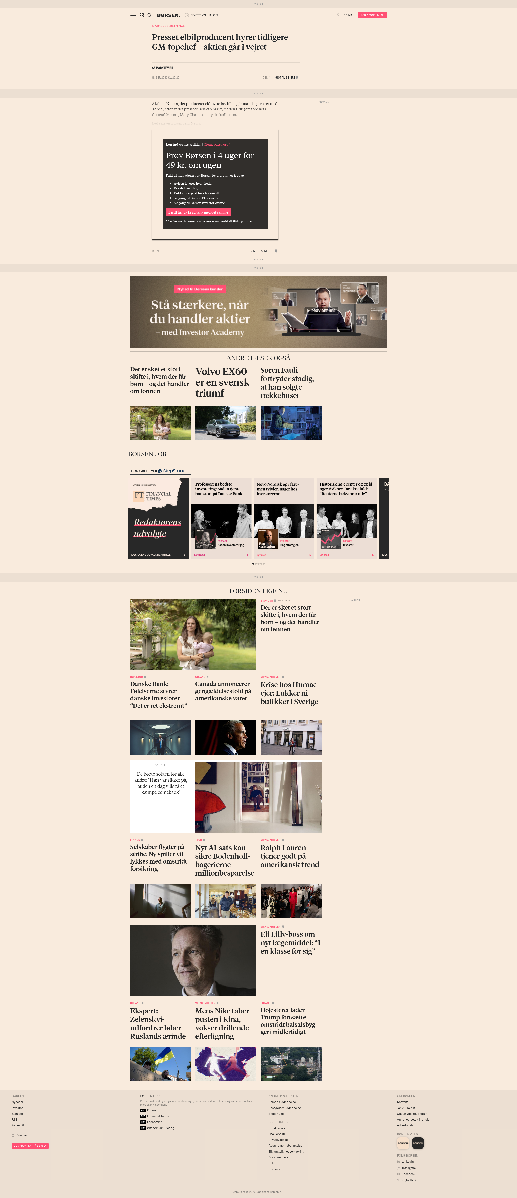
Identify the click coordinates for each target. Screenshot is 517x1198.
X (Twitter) (408, 1180)
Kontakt (402, 1102)
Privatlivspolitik (279, 1140)
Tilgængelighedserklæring (286, 1151)
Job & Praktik (406, 1108)
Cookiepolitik (277, 1134)
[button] (141, 15)
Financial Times (155, 1116)
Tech (198, 840)
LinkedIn (407, 1161)
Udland (200, 677)
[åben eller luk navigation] (134, 15)
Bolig (158, 765)
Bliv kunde (276, 1169)
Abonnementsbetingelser (286, 1146)
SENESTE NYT (198, 15)
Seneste (17, 1114)
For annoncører (279, 1157)
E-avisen (22, 1135)
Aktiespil (18, 1125)
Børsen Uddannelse (282, 1102)
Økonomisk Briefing (157, 1128)
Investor (136, 677)
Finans (135, 840)
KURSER (214, 15)
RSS (14, 1119)
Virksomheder (271, 677)
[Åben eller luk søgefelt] (150, 15)
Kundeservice (278, 1128)
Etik (271, 1163)
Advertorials (405, 1125)
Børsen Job (276, 1114)
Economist (151, 1122)
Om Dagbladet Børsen (412, 1114)
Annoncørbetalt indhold (413, 1119)
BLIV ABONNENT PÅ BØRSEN (30, 1145)
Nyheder (17, 1102)
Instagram (408, 1168)
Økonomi (267, 600)
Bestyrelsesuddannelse (285, 1108)
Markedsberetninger (169, 25)
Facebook (408, 1174)
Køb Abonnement (373, 15)
